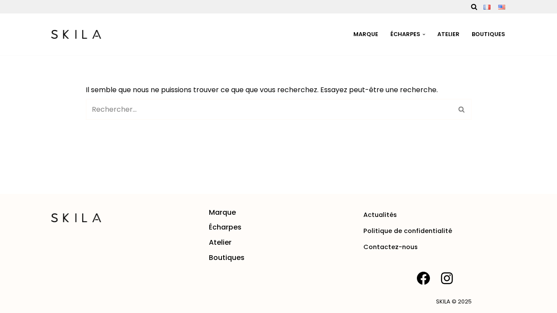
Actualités (380, 214)
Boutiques (488, 34)
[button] (424, 34)
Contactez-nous (390, 247)
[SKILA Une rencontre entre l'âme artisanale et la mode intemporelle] (76, 34)
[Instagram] (447, 278)
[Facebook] (423, 278)
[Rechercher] (474, 6)
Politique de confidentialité (407, 230)
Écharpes (225, 227)
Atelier (448, 34)
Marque (365, 34)
